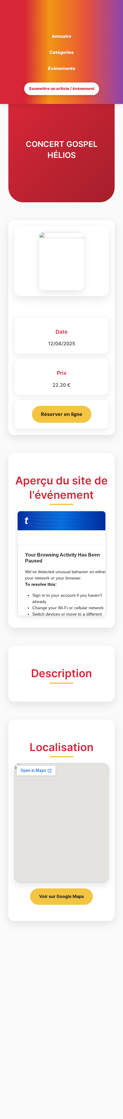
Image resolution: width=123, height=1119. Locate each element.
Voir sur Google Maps (61, 896)
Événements (61, 68)
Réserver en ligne (61, 414)
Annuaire (61, 36)
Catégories (61, 52)
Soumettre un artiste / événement (61, 88)
